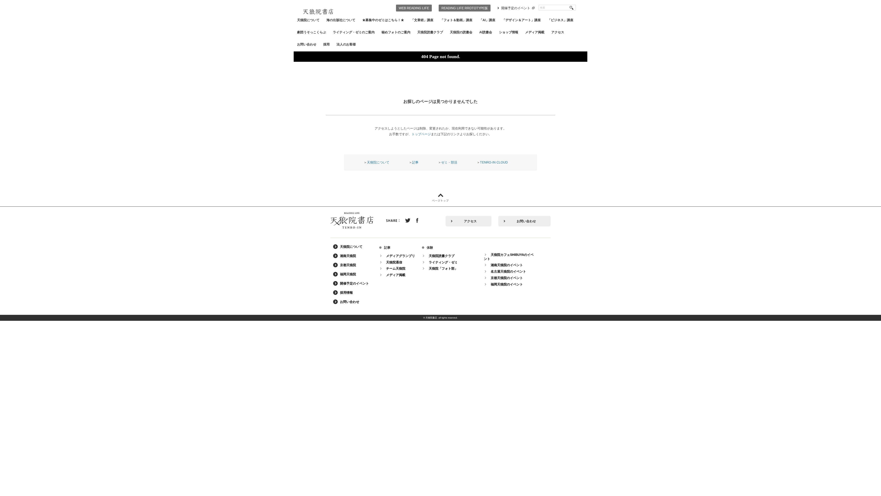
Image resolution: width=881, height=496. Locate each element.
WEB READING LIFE (414, 8)
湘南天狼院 (348, 256)
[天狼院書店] (318, 9)
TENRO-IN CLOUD (494, 162)
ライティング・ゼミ (443, 262)
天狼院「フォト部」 (443, 268)
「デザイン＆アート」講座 (521, 20)
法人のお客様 (346, 44)
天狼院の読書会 (461, 32)
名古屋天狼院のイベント (508, 271)
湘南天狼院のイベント (507, 265)
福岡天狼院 (348, 274)
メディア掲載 (534, 32)
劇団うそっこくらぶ (311, 32)
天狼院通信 (394, 262)
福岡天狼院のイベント (507, 284)
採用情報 (346, 292)
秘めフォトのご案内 (396, 32)
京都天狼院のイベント (507, 278)
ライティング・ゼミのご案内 (354, 32)
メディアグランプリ (400, 256)
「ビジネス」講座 (560, 20)
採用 (326, 44)
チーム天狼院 (395, 268)
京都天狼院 (348, 265)
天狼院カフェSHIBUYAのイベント (509, 257)
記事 (415, 162)
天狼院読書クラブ (430, 32)
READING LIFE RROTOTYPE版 (464, 8)
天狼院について (308, 20)
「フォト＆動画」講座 (456, 20)
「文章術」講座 (422, 20)
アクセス (557, 32)
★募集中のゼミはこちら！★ (383, 20)
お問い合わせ (306, 44)
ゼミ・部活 (449, 162)
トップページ (421, 134)
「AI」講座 (487, 20)
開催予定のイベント (515, 8)
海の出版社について (340, 20)
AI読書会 (485, 32)
